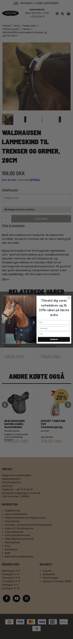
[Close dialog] (69, 297)
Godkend (54, 339)
